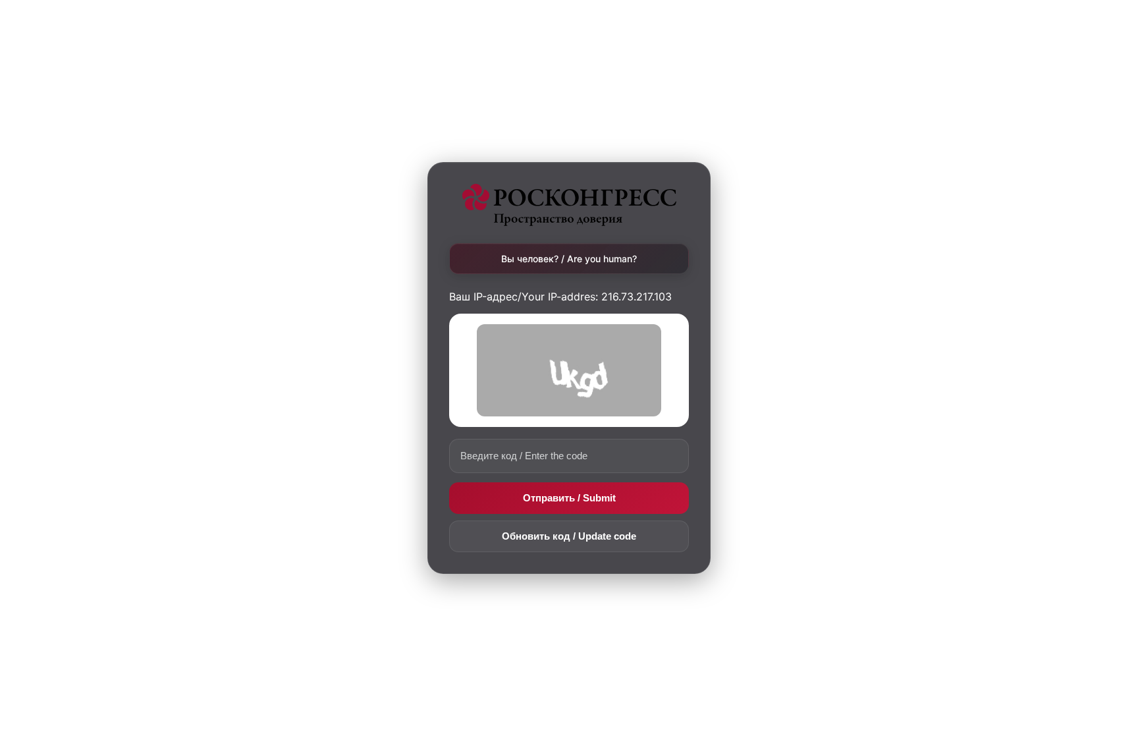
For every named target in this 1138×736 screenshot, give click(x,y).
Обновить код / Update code (569, 536)
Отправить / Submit (569, 497)
